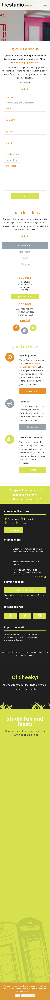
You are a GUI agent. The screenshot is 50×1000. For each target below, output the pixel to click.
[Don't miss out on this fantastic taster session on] (25, 891)
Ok (17, 995)
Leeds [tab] (25, 257)
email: (9, 142)
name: (9, 108)
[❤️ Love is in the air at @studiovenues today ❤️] (25, 971)
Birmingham (13, 519)
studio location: (13, 154)
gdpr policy (19, 637)
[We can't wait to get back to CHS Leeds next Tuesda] (25, 864)
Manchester (29, 519)
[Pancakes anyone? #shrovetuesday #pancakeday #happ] (25, 917)
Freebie (25, 590)
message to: (12, 97)
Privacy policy (28, 995)
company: (11, 119)
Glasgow (22, 523)
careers (32, 469)
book (14, 530)
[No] (46, 991)
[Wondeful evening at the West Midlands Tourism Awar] (25, 837)
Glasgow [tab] (25, 264)
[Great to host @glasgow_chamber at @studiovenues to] (25, 784)
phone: (9, 131)
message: (11, 165)
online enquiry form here (26, 62)
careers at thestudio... (13, 634)
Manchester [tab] (25, 251)
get (25, 296)
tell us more (32, 427)
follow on (39, 576)
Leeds (10, 523)
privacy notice (32, 637)
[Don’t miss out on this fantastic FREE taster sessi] (25, 944)
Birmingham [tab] (25, 245)
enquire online (32, 391)
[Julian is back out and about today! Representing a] (25, 811)
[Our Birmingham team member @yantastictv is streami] (25, 757)
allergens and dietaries (13, 640)
